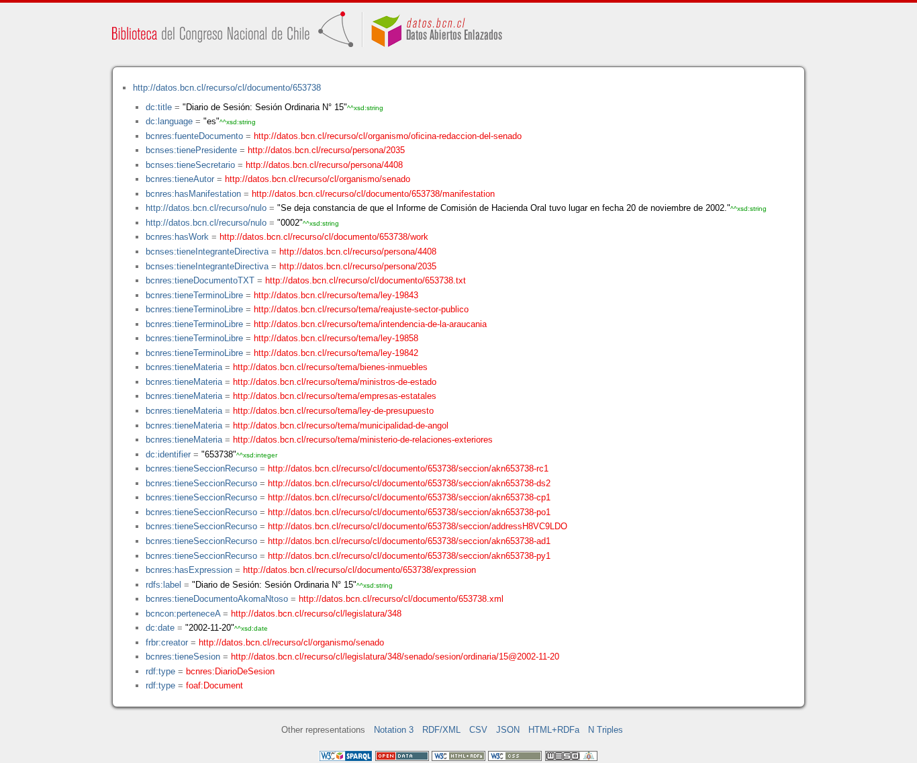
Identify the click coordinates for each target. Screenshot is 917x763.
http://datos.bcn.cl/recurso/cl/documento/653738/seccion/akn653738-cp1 (409, 497)
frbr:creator (167, 642)
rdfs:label (163, 585)
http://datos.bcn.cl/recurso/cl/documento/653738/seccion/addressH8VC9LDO (417, 526)
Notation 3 (394, 730)
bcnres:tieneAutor (180, 179)
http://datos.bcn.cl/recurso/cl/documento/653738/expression (359, 570)
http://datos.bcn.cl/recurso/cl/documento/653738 (227, 88)
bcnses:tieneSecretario (190, 165)
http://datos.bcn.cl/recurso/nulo (206, 208)
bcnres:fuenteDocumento (194, 136)
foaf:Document (214, 685)
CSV (478, 730)
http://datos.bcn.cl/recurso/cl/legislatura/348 (316, 614)
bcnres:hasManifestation (193, 194)
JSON (508, 730)
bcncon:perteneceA (183, 614)
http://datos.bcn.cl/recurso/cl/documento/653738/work (324, 237)
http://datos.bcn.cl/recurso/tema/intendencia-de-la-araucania (370, 324)
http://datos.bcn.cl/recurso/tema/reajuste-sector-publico (361, 309)
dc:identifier (168, 454)
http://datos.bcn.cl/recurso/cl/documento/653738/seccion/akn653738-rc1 (408, 468)
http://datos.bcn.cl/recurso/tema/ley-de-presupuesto (333, 411)
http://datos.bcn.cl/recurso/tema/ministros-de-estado (334, 382)
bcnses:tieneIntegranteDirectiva (207, 251)
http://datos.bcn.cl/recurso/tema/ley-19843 (336, 295)
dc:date (160, 628)
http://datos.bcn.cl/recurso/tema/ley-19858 (336, 338)
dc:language (169, 121)
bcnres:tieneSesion (183, 657)
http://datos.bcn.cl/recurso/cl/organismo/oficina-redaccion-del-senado (388, 136)
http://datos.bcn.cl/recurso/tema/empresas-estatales (334, 396)
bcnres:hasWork (177, 237)
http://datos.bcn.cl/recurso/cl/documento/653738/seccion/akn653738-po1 (409, 512)
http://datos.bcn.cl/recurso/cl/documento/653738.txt (365, 280)
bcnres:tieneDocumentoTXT (200, 280)
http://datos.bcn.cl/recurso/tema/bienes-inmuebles (330, 367)
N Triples (605, 730)
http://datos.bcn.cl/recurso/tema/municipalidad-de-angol (340, 425)
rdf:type (160, 671)
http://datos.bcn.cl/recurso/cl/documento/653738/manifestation (373, 194)
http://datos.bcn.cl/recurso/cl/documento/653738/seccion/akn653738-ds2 (409, 483)
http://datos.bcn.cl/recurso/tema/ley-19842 (336, 353)
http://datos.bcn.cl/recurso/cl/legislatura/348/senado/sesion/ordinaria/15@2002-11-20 (395, 657)
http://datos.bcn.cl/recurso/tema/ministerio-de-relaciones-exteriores (363, 440)
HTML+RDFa (553, 730)
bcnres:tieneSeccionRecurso (201, 468)
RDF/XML (441, 730)
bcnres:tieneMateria (184, 367)
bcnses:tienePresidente (191, 150)
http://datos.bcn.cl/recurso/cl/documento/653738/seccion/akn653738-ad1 (409, 541)
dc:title (159, 107)
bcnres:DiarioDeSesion (230, 671)
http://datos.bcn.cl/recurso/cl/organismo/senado (317, 179)
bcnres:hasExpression (189, 570)
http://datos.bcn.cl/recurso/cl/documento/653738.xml (401, 599)
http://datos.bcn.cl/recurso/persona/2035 (326, 150)
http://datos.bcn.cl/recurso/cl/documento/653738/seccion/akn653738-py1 (409, 556)
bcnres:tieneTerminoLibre (194, 295)
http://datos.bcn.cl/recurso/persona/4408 (324, 165)
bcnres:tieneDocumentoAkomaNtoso (217, 599)
